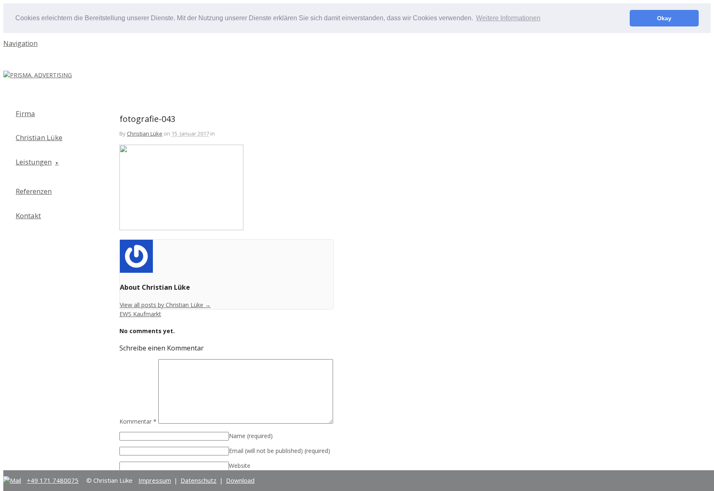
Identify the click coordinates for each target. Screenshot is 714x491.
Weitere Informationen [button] (508, 17)
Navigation (20, 43)
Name (251, 436)
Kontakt (28, 215)
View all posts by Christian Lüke (165, 305)
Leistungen (34, 162)
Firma (25, 113)
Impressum (154, 480)
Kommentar (138, 421)
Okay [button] (664, 18)
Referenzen (34, 191)
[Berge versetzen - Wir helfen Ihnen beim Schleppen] (37, 75)
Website (239, 466)
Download (240, 480)
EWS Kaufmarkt (140, 314)
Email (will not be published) (279, 451)
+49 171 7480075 (53, 480)
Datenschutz (199, 480)
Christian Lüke (144, 133)
